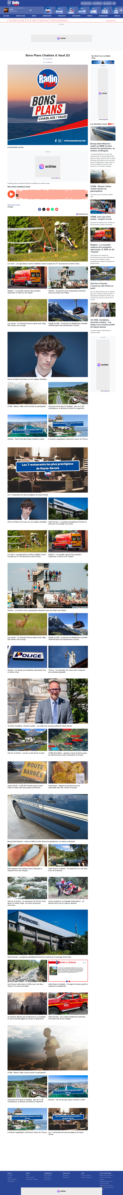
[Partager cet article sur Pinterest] (48, 210)
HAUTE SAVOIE (13, 20)
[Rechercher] (114, 3)
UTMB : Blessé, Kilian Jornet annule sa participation (100, 188)
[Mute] (30, 10)
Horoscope (103, 16)
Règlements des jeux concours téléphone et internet (107, 1187)
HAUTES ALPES (43, 20)
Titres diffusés (12, 1179)
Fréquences (11, 1181)
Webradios (47, 16)
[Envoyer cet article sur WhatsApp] (52, 210)
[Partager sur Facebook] (39, 210)
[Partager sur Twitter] (43, 210)
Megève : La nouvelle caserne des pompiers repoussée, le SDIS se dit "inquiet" (102, 248)
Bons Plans (20, 16)
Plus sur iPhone (86, 1175)
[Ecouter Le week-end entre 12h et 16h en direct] (103, 62)
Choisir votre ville (110, 20)
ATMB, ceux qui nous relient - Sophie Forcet (101, 218)
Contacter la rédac (32, 1179)
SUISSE (34, 20)
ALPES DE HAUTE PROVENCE (59, 20)
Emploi (117, 16)
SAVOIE (22, 20)
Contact (10, 1175)
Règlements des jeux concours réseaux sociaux (106, 1177)
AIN (28, 20)
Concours (76, 16)
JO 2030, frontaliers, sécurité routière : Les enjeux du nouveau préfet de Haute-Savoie (102, 323)
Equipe (10, 1177)
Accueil (6, 16)
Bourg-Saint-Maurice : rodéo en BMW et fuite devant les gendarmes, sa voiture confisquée (102, 147)
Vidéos (89, 16)
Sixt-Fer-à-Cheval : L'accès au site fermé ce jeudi (101, 285)
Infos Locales (30, 1177)
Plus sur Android (86, 1177)
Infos (34, 16)
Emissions (47, 1177)
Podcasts (62, 16)
